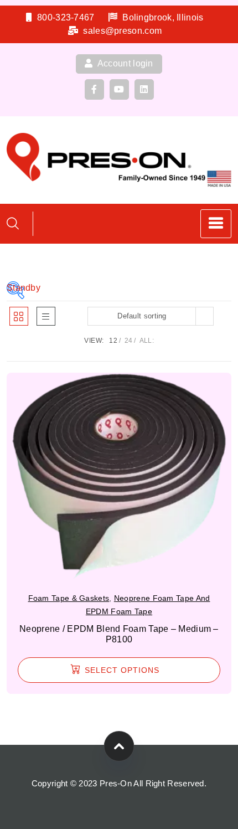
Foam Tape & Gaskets (69, 598)
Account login (124, 63)
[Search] (13, 223)
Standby (15, 287)
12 (113, 340)
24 (129, 340)
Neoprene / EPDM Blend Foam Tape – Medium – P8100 (119, 634)
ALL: (146, 340)
